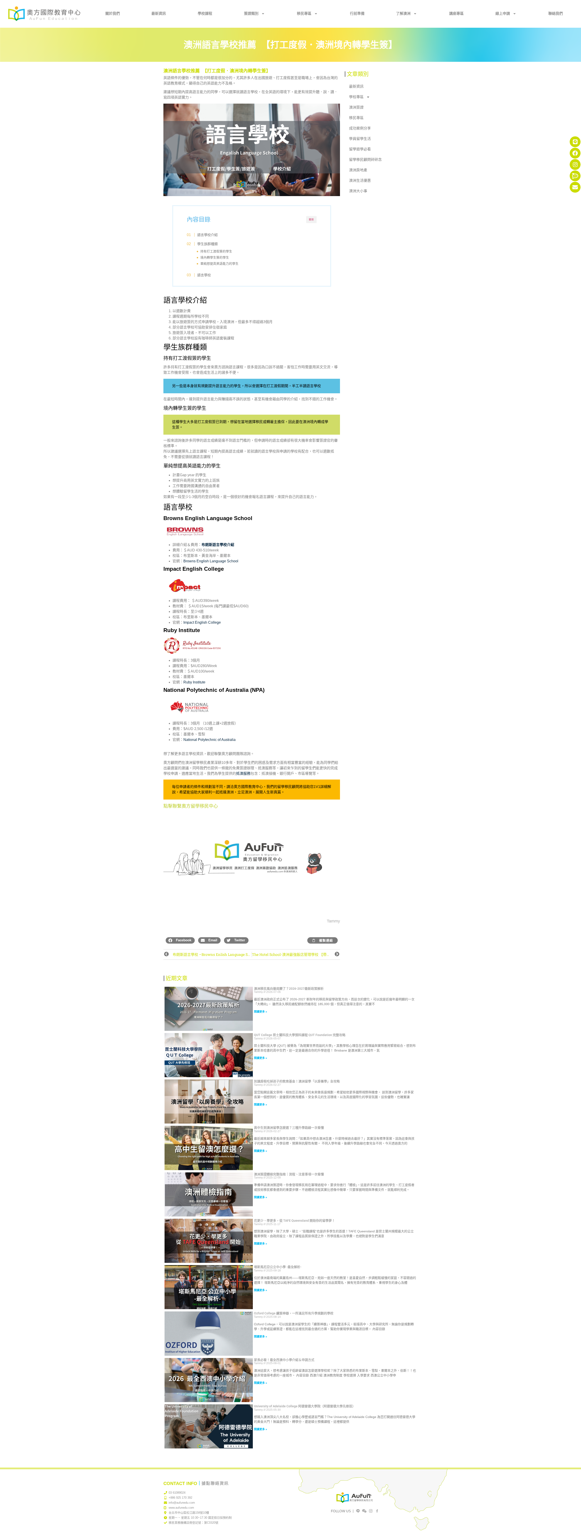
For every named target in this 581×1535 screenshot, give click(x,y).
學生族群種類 (207, 244)
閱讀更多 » (260, 1011)
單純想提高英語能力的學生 (219, 263)
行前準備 (357, 13)
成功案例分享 (360, 128)
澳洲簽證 (356, 107)
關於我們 (112, 13)
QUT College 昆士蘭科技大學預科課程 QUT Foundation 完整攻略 (299, 1035)
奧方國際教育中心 (248, 787)
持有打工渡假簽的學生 (216, 251)
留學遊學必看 (360, 149)
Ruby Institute (194, 682)
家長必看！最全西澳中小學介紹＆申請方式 (284, 1360)
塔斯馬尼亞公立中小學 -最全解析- (277, 1267)
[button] (180, 940)
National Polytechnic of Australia (209, 740)
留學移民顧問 (288, 787)
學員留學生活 (360, 139)
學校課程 (205, 13)
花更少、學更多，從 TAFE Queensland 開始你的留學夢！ (294, 1220)
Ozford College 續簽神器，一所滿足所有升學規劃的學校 (293, 1313)
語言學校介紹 (207, 235)
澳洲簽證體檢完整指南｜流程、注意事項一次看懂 (289, 1174)
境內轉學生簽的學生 (214, 257)
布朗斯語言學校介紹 (218, 545)
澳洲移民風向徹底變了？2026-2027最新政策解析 (289, 988)
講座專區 (456, 13)
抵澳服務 (243, 773)
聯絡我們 (555, 13)
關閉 (311, 219)
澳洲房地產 (358, 170)
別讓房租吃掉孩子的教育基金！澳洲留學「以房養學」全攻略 (297, 1081)
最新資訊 (158, 13)
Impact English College (202, 622)
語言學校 (204, 275)
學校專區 (356, 97)
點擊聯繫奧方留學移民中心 (190, 806)
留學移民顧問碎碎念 (365, 160)
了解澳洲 (403, 13)
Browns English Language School (210, 561)
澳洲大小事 (358, 191)
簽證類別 (251, 13)
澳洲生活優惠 (360, 180)
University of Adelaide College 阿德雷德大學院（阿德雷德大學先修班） (304, 1406)
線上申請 (502, 13)
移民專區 (304, 13)
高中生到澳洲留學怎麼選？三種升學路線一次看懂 (289, 1127)
